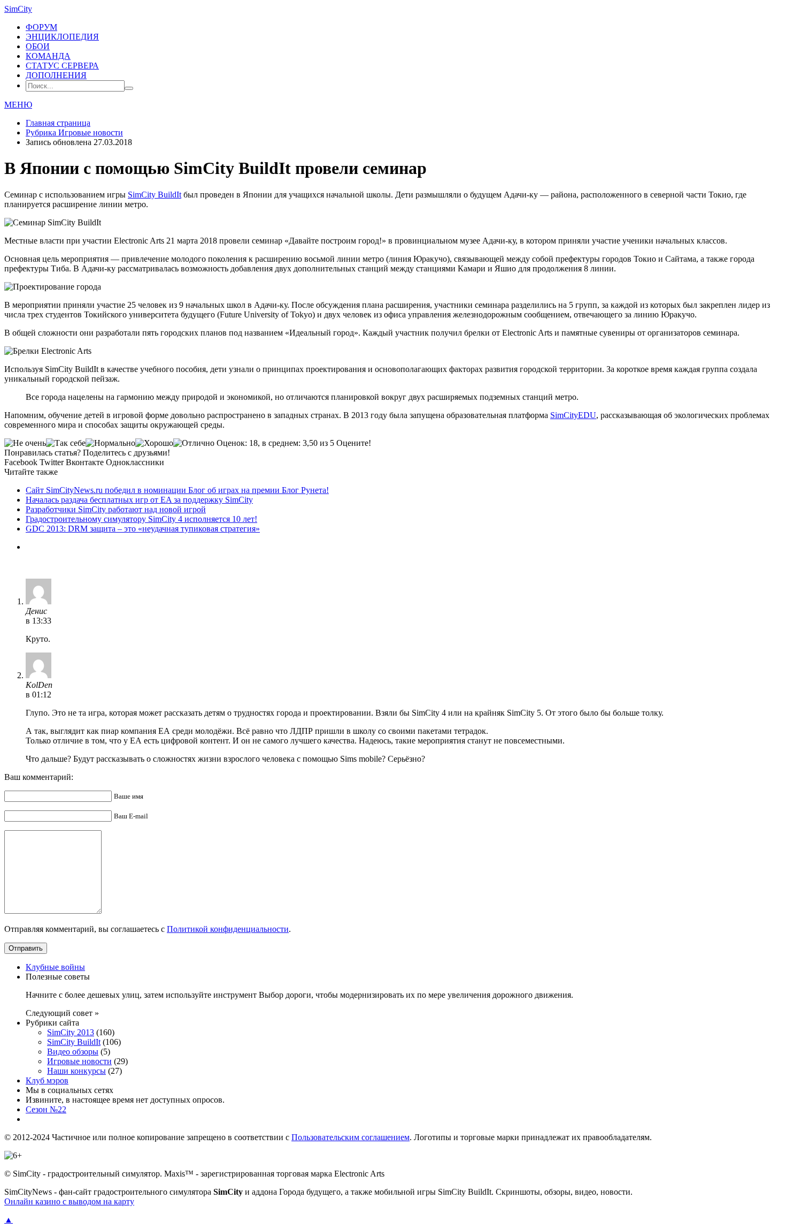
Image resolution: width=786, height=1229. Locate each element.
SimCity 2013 (70, 1032)
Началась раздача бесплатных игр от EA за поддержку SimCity (139, 499)
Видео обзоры (72, 1051)
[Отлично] (193, 443)
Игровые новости (79, 1061)
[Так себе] (66, 443)
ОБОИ (38, 46)
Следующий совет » (62, 1013)
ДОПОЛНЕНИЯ (56, 75)
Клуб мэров (47, 1080)
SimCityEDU (573, 415)
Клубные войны (55, 967)
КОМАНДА (48, 55)
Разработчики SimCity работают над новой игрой (116, 509)
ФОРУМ (41, 27)
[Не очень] (25, 443)
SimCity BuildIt (154, 194)
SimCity (18, 8)
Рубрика (74, 132)
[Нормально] (110, 443)
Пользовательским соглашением (350, 1137)
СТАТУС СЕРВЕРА (62, 65)
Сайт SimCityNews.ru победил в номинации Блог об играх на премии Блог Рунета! (177, 490)
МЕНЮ (18, 104)
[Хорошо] (154, 443)
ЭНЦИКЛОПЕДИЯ (62, 36)
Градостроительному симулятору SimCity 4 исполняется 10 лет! (141, 519)
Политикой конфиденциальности (228, 929)
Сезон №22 (46, 1109)
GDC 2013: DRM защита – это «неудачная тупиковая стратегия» (143, 528)
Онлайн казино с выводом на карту (69, 1201)
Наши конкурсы (76, 1070)
